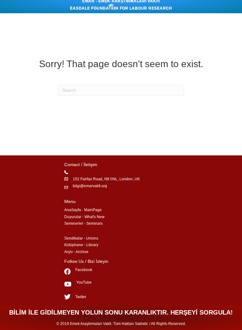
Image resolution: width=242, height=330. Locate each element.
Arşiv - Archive (76, 252)
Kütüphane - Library (81, 245)
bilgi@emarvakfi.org (90, 186)
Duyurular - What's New (84, 217)
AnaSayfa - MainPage (83, 210)
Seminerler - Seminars (83, 223)
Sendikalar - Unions (81, 238)
